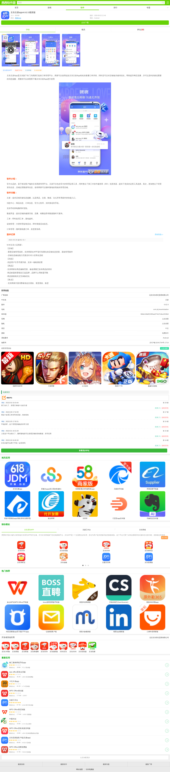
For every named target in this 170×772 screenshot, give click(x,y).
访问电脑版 (90, 769)
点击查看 (165, 319)
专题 (148, 8)
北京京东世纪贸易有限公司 (159, 295)
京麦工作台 (18, 70)
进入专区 (164, 537)
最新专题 (106, 764)
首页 (16, 8)
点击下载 (85, 23)
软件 (82, 8)
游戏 (49, 8)
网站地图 (79, 769)
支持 (158, 408)
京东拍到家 (38, 70)
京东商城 (28, 70)
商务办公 (18, 18)
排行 (115, 8)
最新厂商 (148, 764)
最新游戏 (21, 764)
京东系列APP (7, 70)
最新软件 (63, 764)
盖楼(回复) (165, 408)
